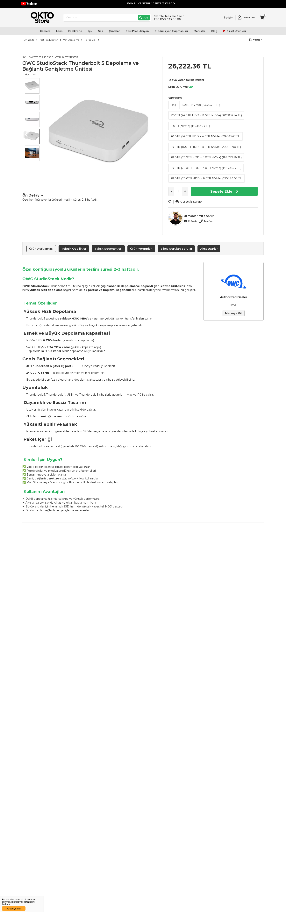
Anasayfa (29, 40)
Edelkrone (75, 31)
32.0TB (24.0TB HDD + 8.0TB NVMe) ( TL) (206, 115)
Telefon (208, 221)
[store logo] (40, 17)
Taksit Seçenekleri (108, 248)
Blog (214, 31)
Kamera (45, 31)
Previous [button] (26, 135)
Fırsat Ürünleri (236, 31)
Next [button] (151, 135)
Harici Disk (90, 40)
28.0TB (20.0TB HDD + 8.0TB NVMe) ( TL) (206, 178)
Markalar (199, 31)
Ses (100, 31)
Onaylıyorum (14, 908)
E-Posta (192, 221)
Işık (90, 31)
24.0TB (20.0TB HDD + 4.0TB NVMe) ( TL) (206, 168)
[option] (98, 131)
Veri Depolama (71, 40)
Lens (59, 31)
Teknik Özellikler (73, 248)
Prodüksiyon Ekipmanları (171, 31)
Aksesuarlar (209, 248)
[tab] (41, 248)
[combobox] (107, 18)
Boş (173, 105)
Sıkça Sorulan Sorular (176, 248)
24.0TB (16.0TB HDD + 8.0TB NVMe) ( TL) (206, 147)
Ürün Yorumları (141, 248)
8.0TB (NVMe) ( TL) (190, 126)
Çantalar (114, 31)
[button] (255, 40)
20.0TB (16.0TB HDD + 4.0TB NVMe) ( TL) (205, 136)
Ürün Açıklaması (41, 248)
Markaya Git (233, 313)
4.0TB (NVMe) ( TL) (201, 105)
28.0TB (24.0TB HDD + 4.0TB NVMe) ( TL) (206, 157)
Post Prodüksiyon (137, 31)
